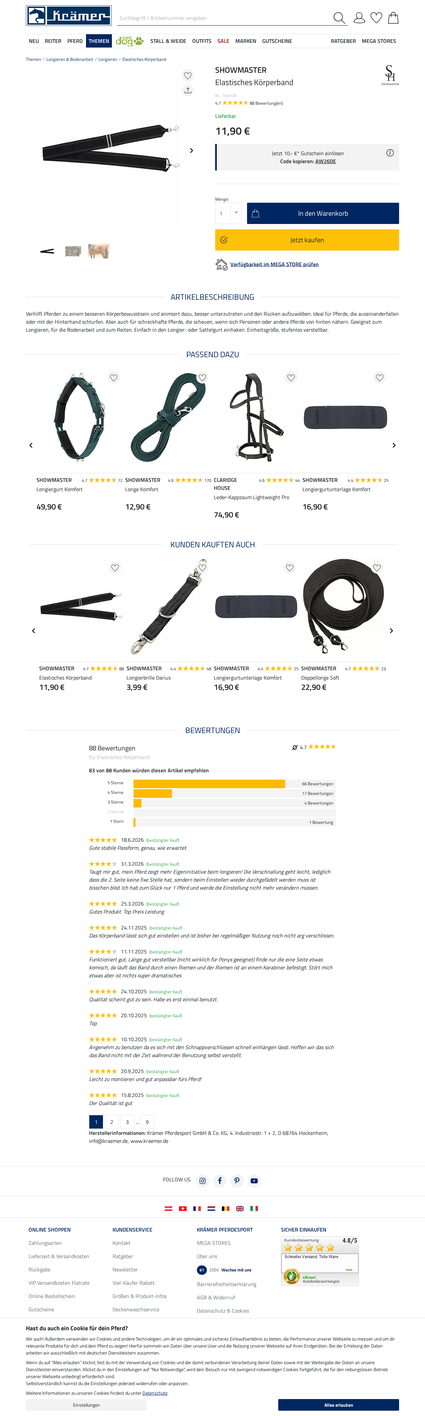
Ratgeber (123, 1256)
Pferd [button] (75, 41)
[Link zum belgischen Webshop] (227, 1208)
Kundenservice (132, 1230)
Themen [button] (99, 41)
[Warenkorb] (393, 17)
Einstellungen (86, 1404)
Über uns (207, 1256)
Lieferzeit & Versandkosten (59, 1256)
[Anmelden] (359, 17)
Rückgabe (39, 1269)
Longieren (108, 59)
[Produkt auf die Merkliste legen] (188, 75)
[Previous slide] (31, 151)
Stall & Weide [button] (168, 41)
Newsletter (125, 1269)
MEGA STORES (379, 41)
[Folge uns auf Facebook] (219, 1181)
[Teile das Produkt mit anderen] (188, 90)
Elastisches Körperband (144, 59)
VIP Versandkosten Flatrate (59, 1283)
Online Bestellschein (52, 1296)
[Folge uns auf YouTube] (254, 1181)
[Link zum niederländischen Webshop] (213, 1208)
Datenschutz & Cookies (223, 1311)
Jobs (225, 1269)
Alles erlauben (338, 1404)
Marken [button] (245, 41)
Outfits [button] (202, 41)
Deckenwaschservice (136, 1309)
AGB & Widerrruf (216, 1297)
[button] (130, 41)
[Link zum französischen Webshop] (198, 1208)
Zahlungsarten (45, 1243)
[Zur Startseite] (69, 15)
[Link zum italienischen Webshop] (255, 1208)
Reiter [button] (53, 41)
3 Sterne (116, 802)
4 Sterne (116, 792)
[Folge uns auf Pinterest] (237, 1181)
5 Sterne (116, 783)
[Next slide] (191, 151)
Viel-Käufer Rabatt (134, 1283)
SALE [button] (223, 41)
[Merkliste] (376, 17)
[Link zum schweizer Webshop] (184, 1208)
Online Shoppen (50, 1230)
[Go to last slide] (31, 445)
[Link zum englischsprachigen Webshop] (241, 1208)
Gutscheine (41, 1309)
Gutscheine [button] (277, 41)
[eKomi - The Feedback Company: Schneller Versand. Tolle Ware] (320, 1260)
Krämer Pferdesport (225, 1230)
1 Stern (117, 821)
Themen (33, 59)
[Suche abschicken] (340, 18)
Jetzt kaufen (307, 240)
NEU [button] (34, 41)
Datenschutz (154, 1392)
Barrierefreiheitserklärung (226, 1284)
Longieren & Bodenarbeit (69, 59)
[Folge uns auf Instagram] (202, 1181)
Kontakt (121, 1243)
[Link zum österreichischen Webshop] (170, 1208)
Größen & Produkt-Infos (140, 1296)
